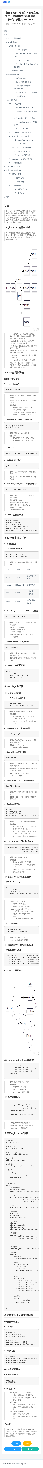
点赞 (17, 1443)
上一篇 (13, 1449)
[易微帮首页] (9, 2)
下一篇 (30, 1449)
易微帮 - (18, 1464)
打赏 (27, 1443)
